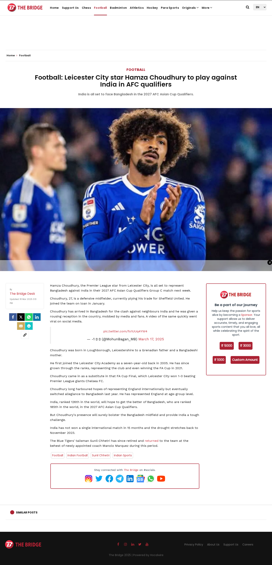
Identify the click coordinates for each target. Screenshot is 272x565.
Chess (86, 8)
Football (100, 8)
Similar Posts (26, 512)
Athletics (137, 8)
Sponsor (246, 315)
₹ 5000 (226, 345)
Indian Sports (123, 455)
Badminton (118, 8)
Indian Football (78, 455)
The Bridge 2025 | (121, 555)
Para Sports (170, 8)
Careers (247, 544)
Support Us (70, 8)
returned (152, 441)
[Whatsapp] (29, 317)
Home (54, 8)
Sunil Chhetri (101, 455)
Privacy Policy (193, 544)
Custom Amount (245, 359)
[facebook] (13, 317)
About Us (213, 544)
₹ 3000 (245, 345)
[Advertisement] (136, 38)
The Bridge (131, 469)
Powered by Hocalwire (148, 555)
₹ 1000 (219, 359)
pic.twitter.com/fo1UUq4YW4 (125, 331)
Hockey (152, 8)
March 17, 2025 (151, 339)
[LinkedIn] (37, 317)
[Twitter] (21, 317)
